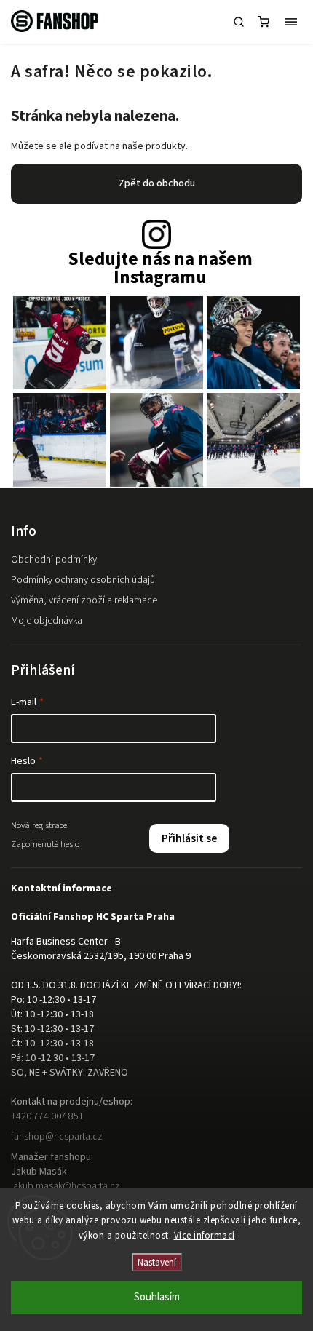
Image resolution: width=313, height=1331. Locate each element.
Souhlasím (157, 1297)
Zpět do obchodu (157, 183)
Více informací (204, 1235)
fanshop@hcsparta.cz (57, 1136)
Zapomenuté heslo (45, 844)
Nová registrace (39, 825)
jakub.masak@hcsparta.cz (65, 1186)
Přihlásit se (189, 838)
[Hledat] (239, 22)
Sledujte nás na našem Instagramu (160, 268)
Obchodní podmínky (54, 559)
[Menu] (291, 21)
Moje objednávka (46, 620)
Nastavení (157, 1262)
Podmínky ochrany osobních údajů (83, 580)
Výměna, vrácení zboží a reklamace (84, 600)
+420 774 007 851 (47, 1116)
